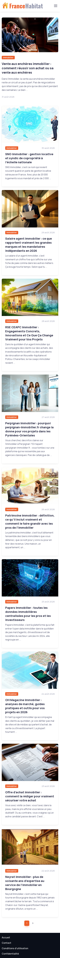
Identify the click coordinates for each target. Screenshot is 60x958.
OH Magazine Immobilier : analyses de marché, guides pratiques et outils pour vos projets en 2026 (25, 706)
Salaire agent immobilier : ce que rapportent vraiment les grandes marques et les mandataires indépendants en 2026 (28, 245)
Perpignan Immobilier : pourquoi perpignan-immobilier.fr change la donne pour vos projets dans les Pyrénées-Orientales (29, 429)
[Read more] (30, 34)
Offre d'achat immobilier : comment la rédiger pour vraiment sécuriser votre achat (29, 796)
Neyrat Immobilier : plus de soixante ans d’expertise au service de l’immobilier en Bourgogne (24, 883)
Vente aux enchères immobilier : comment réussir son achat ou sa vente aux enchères (27, 68)
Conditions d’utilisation (15, 948)
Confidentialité (10, 953)
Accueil (6, 937)
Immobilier (8, 57)
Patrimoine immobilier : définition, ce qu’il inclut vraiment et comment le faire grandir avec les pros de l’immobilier (29, 521)
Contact (6, 942)
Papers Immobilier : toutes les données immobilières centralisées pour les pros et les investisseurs (28, 614)
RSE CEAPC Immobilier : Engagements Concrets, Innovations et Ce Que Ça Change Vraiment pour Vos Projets (29, 333)
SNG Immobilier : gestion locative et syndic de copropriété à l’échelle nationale (29, 158)
